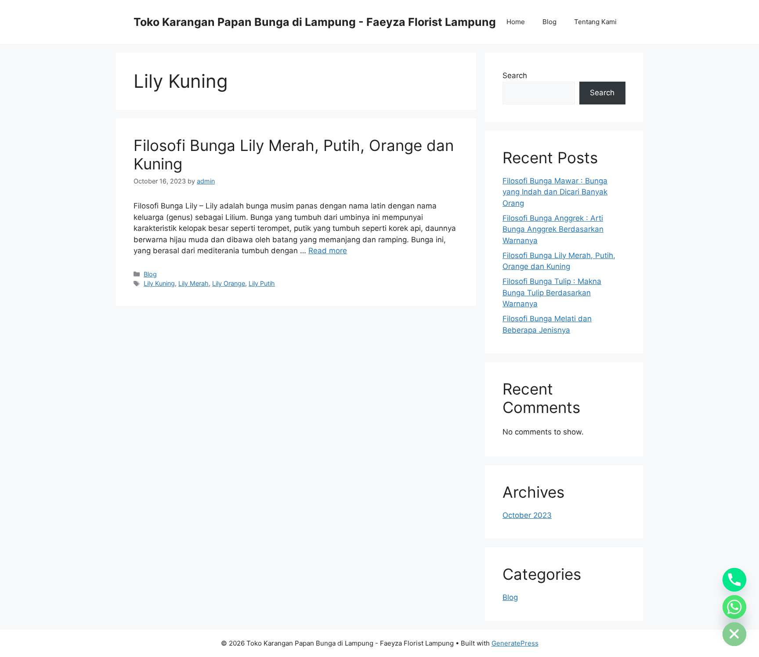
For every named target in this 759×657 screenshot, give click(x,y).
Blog (549, 22)
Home (515, 22)
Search (514, 75)
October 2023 (527, 515)
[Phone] (734, 580)
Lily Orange (228, 283)
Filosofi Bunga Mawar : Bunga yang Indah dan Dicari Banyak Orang (554, 192)
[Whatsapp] (734, 607)
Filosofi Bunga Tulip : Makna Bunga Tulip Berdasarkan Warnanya (551, 292)
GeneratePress (515, 643)
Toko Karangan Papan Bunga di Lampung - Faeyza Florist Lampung (315, 22)
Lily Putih (262, 283)
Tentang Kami (595, 22)
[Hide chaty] (734, 634)
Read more (327, 250)
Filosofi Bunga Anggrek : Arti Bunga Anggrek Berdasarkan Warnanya (553, 229)
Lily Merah (193, 283)
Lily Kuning (159, 283)
